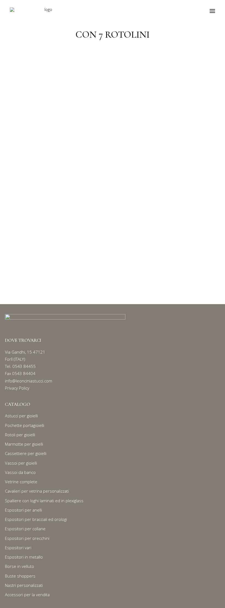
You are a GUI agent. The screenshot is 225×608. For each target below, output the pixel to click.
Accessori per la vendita (27, 594)
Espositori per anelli (23, 510)
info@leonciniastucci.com (28, 381)
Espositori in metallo (24, 557)
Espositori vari (18, 547)
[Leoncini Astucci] (46, 10)
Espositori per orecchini (27, 538)
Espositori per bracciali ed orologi (36, 519)
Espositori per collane (25, 528)
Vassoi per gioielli (21, 463)
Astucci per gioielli (21, 415)
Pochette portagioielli (24, 425)
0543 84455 (24, 366)
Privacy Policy (17, 388)
